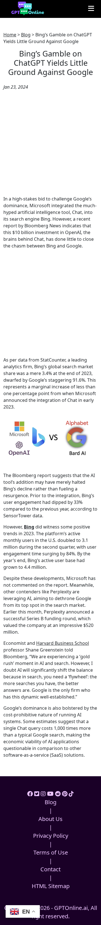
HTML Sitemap (51, 886)
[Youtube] (50, 793)
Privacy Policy (50, 835)
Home (9, 35)
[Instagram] (43, 793)
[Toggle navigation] (91, 8)
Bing (29, 527)
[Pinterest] (64, 793)
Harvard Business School (62, 643)
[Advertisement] (50, 143)
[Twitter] (36, 793)
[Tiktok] (71, 793)
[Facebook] (30, 793)
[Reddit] (58, 793)
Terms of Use (50, 852)
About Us (50, 819)
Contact (50, 869)
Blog (26, 35)
